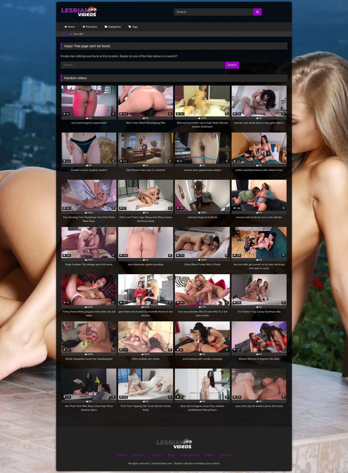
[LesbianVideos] (79, 12)
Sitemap (226, 455)
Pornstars (91, 26)
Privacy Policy (190, 455)
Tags (135, 26)
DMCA (209, 455)
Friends (156, 455)
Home (71, 26)
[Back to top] (337, 462)
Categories (114, 26)
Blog (171, 455)
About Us (139, 455)
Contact (122, 455)
